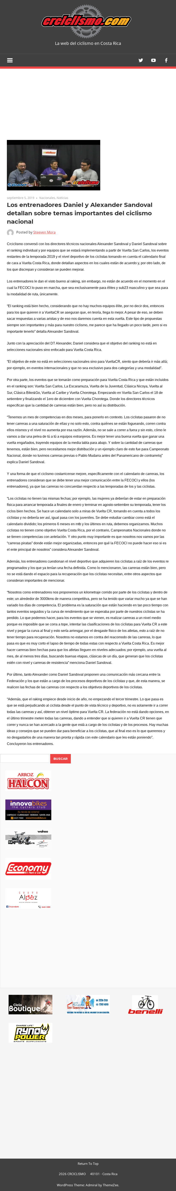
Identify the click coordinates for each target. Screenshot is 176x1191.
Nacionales (47, 198)
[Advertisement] (88, 954)
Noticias (62, 198)
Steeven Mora (44, 232)
